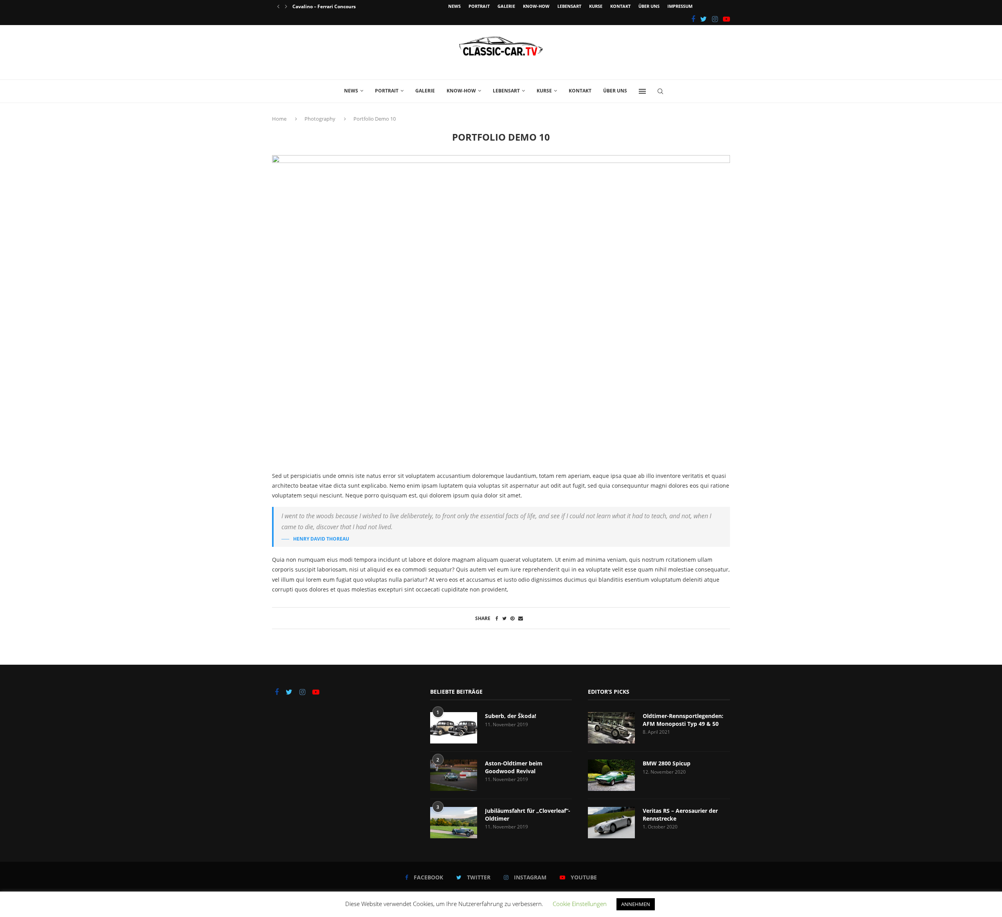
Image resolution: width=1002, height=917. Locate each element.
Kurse (595, 6)
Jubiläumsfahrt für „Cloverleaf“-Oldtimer (527, 814)
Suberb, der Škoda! (510, 716)
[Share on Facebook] (497, 618)
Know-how (536, 6)
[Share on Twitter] (504, 618)
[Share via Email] (520, 618)
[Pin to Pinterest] (512, 618)
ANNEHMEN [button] (635, 904)
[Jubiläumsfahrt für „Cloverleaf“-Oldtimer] (453, 822)
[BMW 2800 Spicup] (611, 775)
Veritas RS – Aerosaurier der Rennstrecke (680, 814)
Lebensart (569, 6)
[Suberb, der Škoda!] (453, 727)
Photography (320, 118)
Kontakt (620, 6)
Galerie (506, 6)
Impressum (679, 6)
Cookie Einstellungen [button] (580, 904)
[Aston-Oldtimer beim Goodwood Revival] (453, 775)
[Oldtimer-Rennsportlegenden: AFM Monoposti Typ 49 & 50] (611, 727)
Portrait (479, 6)
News (454, 6)
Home (280, 118)
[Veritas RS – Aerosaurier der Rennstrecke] (611, 822)
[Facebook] (693, 19)
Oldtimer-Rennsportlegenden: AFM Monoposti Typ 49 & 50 (683, 719)
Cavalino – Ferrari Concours (324, 6)
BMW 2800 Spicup (666, 763)
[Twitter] (703, 19)
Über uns (649, 6)
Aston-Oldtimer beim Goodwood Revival (513, 767)
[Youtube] (726, 19)
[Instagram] (715, 19)
